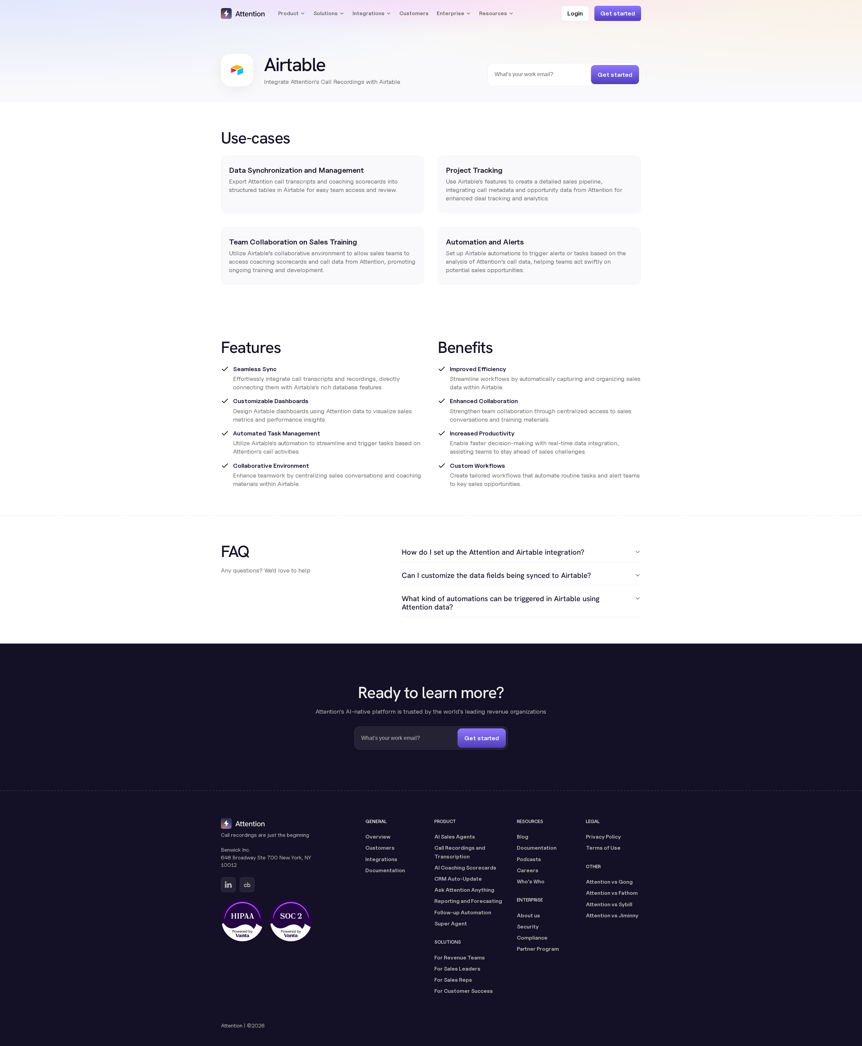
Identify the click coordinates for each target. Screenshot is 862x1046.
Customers (414, 13)
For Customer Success (463, 991)
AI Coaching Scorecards (465, 867)
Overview (378, 836)
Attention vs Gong (609, 882)
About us (528, 915)
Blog (522, 836)
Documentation (385, 870)
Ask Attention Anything (464, 890)
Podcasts (529, 859)
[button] (291, 13)
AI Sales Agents (454, 836)
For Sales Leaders (457, 969)
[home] (243, 13)
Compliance (532, 938)
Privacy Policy (603, 836)
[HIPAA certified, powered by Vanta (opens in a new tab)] (242, 920)
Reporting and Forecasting (468, 901)
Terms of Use (603, 848)
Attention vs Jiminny (612, 915)
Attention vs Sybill (609, 904)
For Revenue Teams (459, 957)
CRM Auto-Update (458, 879)
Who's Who (530, 881)
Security (528, 926)
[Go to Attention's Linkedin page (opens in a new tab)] (228, 884)
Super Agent (450, 923)
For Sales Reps (453, 980)
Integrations (381, 859)
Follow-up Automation (462, 912)
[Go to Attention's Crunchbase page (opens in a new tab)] (247, 884)
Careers (527, 870)
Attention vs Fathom (612, 893)
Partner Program (538, 949)
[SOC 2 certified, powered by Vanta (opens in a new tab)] (290, 920)
